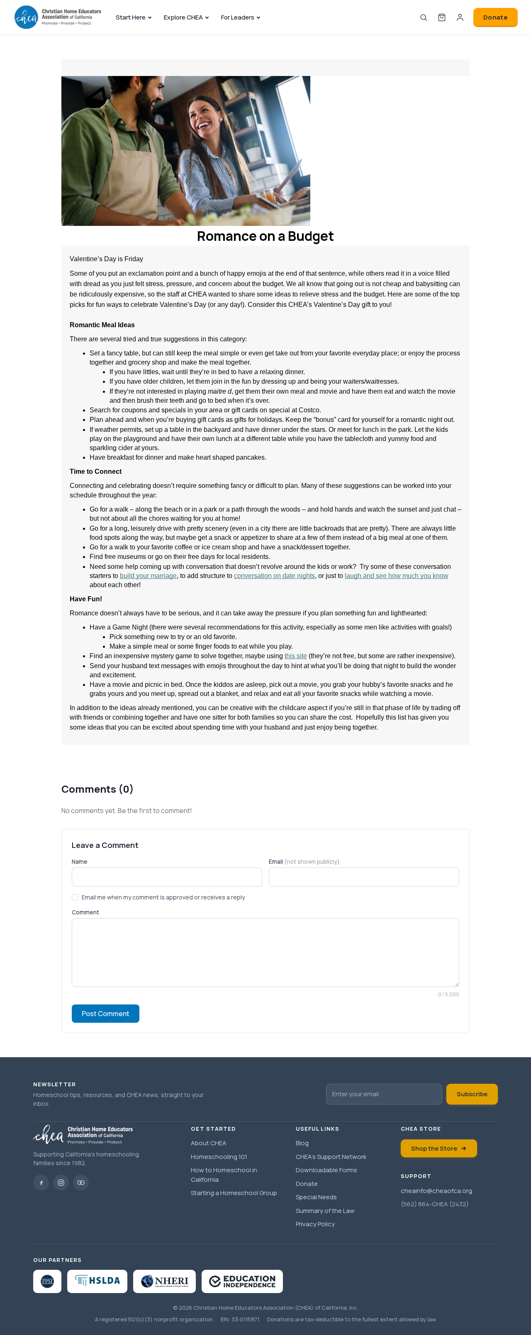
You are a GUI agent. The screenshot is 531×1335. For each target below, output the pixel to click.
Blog (302, 1143)
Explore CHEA (183, 17)
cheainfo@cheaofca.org (436, 1190)
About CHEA (209, 1143)
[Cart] (442, 17)
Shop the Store (434, 1148)
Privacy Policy (315, 1224)
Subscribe (472, 1094)
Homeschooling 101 (219, 1156)
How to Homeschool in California (224, 1175)
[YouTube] (81, 1182)
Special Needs (316, 1197)
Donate (495, 17)
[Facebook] (41, 1182)
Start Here (131, 17)
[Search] (423, 17)
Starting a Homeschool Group (234, 1192)
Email (304, 861)
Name (80, 861)
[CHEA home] (57, 17)
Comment (85, 912)
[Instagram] (61, 1182)
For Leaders (237, 17)
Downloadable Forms (326, 1170)
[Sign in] (460, 17)
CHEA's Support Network (331, 1156)
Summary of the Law (325, 1210)
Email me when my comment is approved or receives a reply (163, 897)
